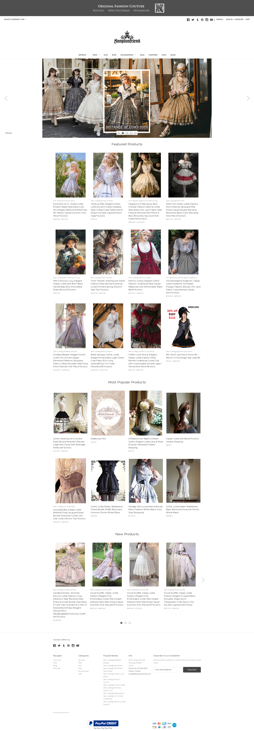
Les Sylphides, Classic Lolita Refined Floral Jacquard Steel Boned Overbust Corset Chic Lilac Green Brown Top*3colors (69, 514)
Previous (6, 98)
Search (219, 19)
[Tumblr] (197, 19)
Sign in (229, 19)
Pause (8, 132)
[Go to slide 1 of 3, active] (121, 623)
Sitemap (56, 668)
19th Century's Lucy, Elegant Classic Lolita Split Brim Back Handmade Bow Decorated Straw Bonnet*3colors (68, 285)
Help (164, 55)
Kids (114, 55)
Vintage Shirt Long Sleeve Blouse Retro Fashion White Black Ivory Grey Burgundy (145, 509)
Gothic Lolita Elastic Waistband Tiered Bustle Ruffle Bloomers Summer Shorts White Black (106, 509)
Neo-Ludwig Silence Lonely (114, 701)
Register (239, 19)
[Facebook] (188, 19)
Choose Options (71, 175)
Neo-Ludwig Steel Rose (112, 665)
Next (248, 98)
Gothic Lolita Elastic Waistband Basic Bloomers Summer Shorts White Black (182, 509)
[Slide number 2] (127, 98)
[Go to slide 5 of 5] (135, 133)
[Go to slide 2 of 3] (126, 623)
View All (106, 704)
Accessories (127, 55)
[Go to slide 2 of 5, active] (123, 133)
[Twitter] (193, 19)
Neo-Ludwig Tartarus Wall (114, 685)
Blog (173, 55)
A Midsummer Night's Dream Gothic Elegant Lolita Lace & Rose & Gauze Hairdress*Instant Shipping (145, 443)
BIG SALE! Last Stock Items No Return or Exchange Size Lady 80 (183, 356)
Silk (106, 55)
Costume (153, 55)
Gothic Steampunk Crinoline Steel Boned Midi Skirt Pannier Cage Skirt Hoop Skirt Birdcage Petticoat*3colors (69, 443)
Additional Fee (98, 438)
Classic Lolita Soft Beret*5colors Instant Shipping (182, 440)
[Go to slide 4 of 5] (131, 133)
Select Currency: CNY (14, 19)
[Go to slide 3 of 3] (130, 623)
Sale (142, 55)
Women (82, 55)
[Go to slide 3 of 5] (127, 133)
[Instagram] (206, 19)
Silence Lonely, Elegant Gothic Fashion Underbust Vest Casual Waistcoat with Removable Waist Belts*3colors (145, 285)
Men (95, 55)
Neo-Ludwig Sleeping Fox (113, 693)
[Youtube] (211, 19)
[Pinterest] (202, 19)
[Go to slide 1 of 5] (119, 133)
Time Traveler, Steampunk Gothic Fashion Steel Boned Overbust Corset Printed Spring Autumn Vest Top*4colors (108, 285)
